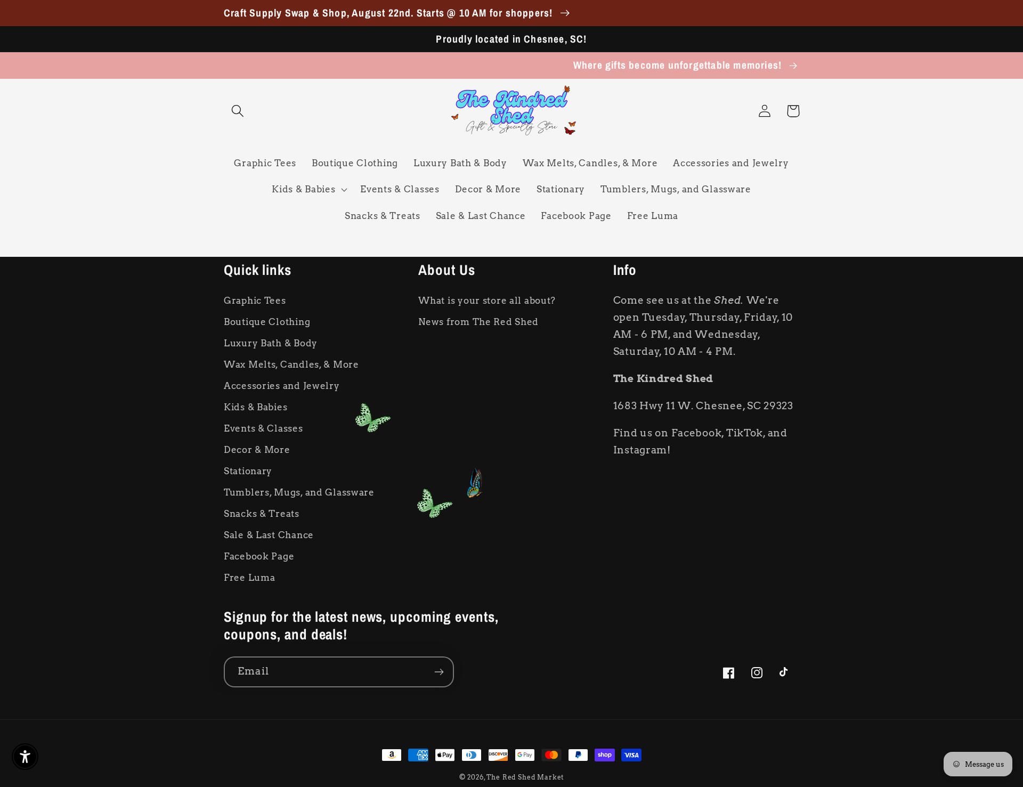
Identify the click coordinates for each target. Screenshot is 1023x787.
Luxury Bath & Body (271, 343)
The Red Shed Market (525, 777)
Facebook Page (259, 556)
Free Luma (249, 577)
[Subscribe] (439, 671)
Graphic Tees (255, 300)
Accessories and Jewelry (282, 385)
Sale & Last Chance (269, 535)
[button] (238, 111)
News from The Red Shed (478, 322)
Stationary (248, 471)
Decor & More (257, 449)
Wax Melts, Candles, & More (291, 364)
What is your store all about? (487, 300)
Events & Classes (263, 428)
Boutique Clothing (267, 322)
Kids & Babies (255, 407)
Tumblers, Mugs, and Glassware (299, 492)
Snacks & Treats (261, 513)
